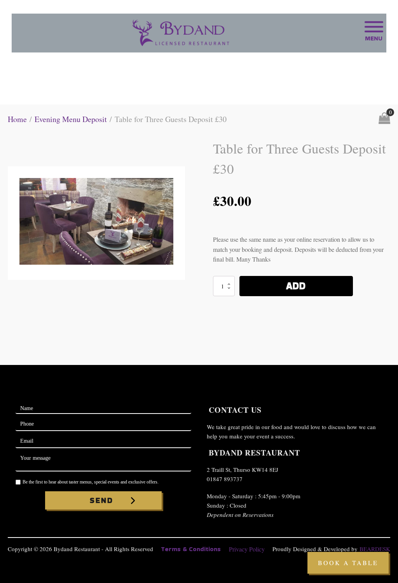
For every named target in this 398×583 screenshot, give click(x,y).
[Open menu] (374, 26)
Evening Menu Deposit (71, 119)
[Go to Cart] (384, 119)
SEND (101, 500)
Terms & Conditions (191, 549)
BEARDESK (375, 549)
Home (17, 119)
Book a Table (348, 563)
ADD (296, 286)
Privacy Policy (247, 549)
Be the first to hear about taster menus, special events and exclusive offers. (91, 482)
